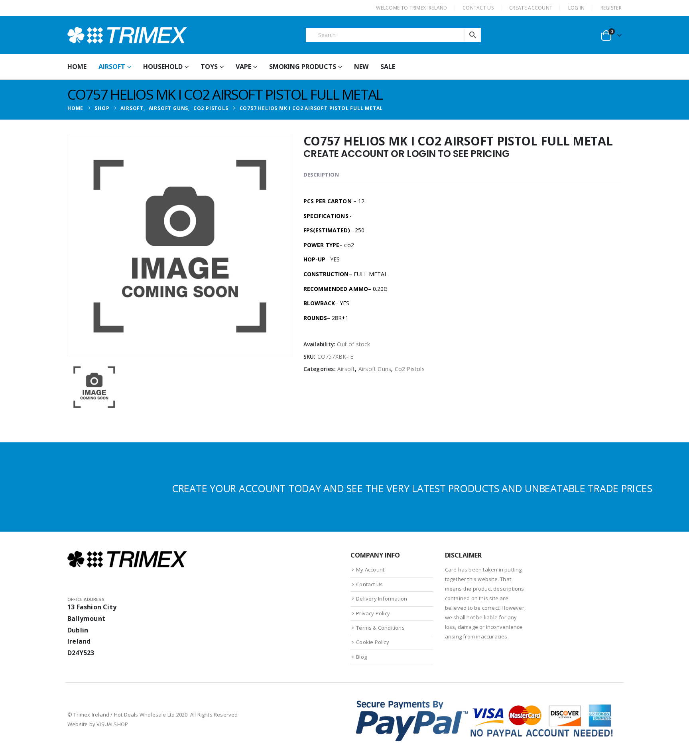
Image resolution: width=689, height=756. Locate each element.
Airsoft (111, 66)
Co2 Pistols (410, 369)
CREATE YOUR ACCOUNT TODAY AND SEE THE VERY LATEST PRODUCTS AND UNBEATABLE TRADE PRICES (412, 488)
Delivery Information (381, 598)
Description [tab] (321, 174)
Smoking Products (302, 66)
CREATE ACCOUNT (530, 7)
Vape (243, 66)
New (361, 66)
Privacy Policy (373, 613)
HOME (77, 66)
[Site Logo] (127, 35)
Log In (576, 7)
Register (611, 7)
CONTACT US (478, 7)
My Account (370, 569)
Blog (361, 656)
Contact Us (369, 584)
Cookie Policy (372, 642)
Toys (209, 66)
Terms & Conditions (380, 627)
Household (163, 66)
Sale (387, 66)
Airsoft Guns (374, 369)
